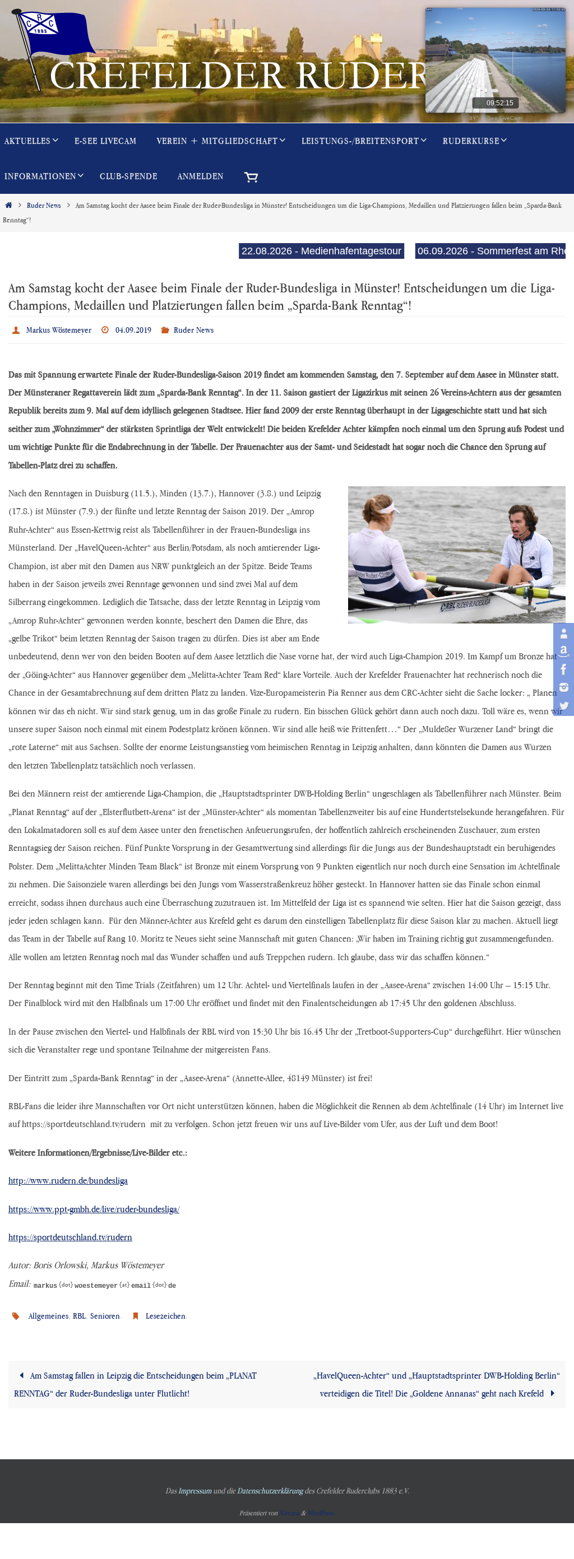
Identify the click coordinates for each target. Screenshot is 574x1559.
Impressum (194, 1484)
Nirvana (289, 1506)
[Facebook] (562, 669)
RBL (79, 1311)
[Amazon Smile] (562, 651)
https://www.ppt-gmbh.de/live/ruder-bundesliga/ (93, 1205)
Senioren (105, 1311)
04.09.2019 (133, 328)
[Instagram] (562, 687)
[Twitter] (562, 705)
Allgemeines (48, 1311)
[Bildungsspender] (562, 633)
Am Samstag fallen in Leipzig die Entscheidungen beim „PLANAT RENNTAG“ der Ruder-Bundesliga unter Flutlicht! (135, 1378)
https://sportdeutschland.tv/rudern (70, 1233)
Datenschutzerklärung (270, 1484)
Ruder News (44, 205)
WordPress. (321, 1506)
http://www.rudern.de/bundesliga (68, 1177)
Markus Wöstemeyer (58, 328)
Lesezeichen (166, 1311)
